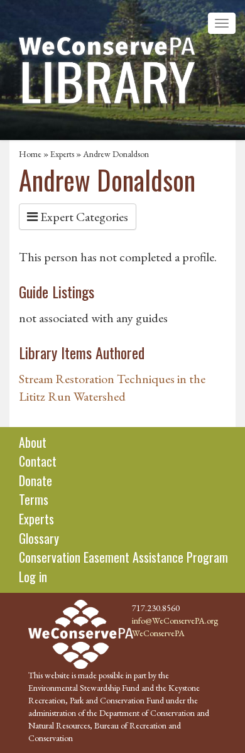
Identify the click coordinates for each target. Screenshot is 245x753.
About (32, 442)
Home (30, 154)
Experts (62, 154)
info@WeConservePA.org (175, 620)
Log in (33, 576)
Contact (38, 461)
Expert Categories (83, 217)
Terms (33, 499)
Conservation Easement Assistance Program (123, 557)
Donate (35, 480)
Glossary (39, 538)
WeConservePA (158, 633)
